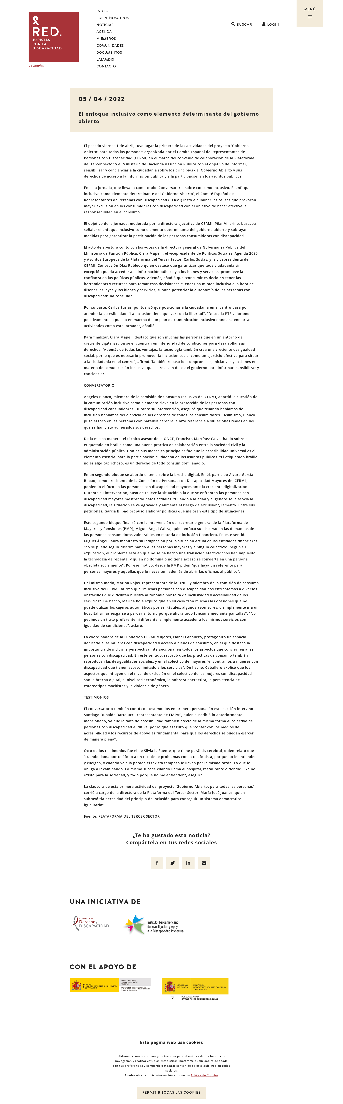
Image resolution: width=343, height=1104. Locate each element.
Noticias (104, 24)
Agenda (104, 31)
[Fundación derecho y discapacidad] (91, 923)
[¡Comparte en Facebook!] (157, 863)
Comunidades (110, 45)
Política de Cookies (204, 1075)
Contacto (106, 66)
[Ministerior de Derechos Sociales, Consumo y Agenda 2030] (195, 988)
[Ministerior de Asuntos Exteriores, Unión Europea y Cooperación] (110, 985)
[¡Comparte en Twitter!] (172, 863)
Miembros (106, 38)
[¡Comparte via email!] (204, 863)
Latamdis (36, 65)
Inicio (102, 11)
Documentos (109, 52)
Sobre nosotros (112, 18)
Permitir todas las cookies (171, 1092)
